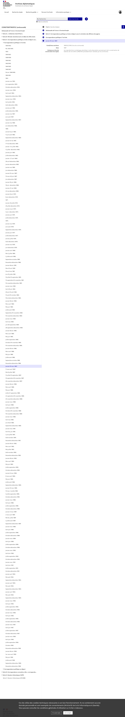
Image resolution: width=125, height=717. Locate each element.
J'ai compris (68, 713)
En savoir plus (56, 713)
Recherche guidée (31, 12)
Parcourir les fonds (47, 12)
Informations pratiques (62, 12)
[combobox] (75, 19)
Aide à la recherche (43, 21)
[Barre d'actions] (123, 27)
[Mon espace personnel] (120, 12)
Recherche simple (17, 12)
